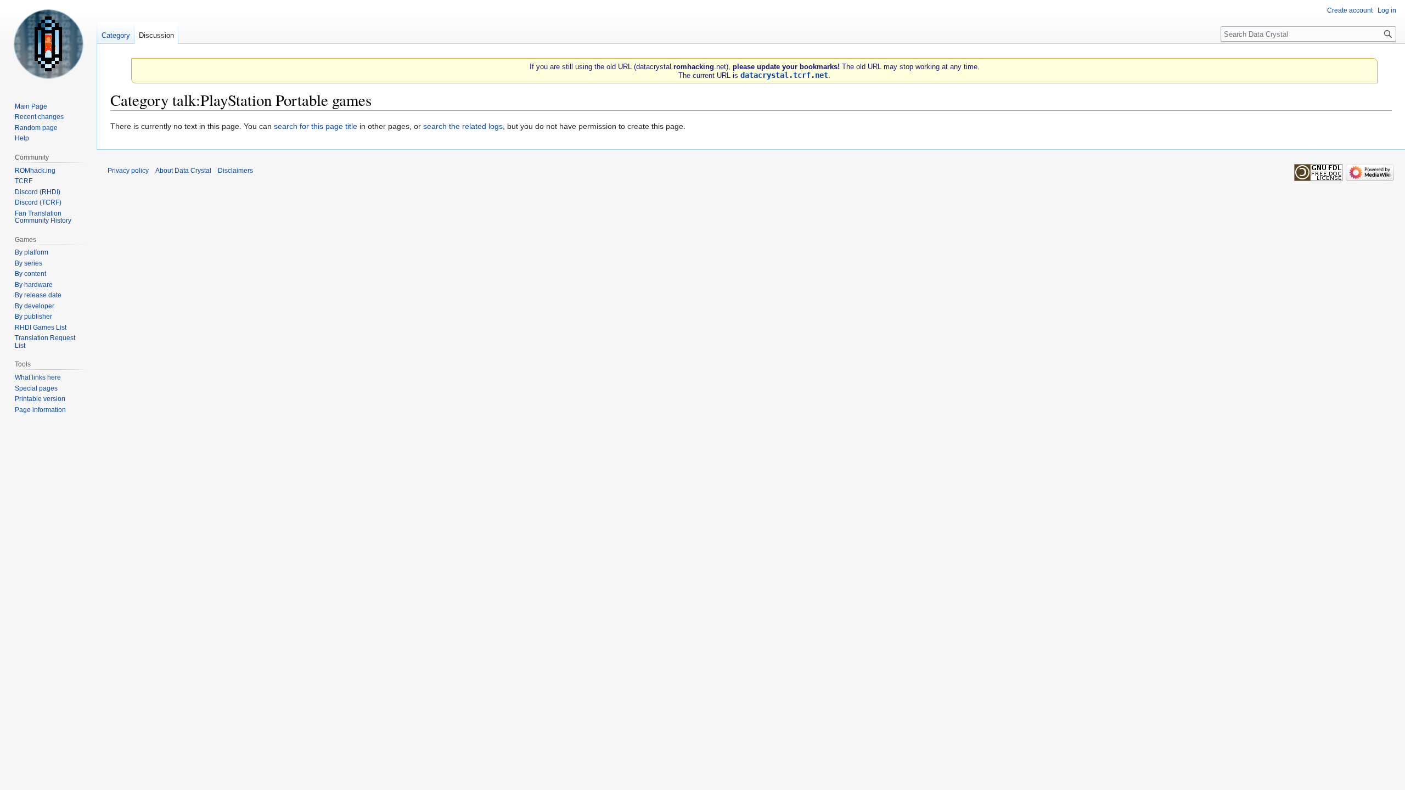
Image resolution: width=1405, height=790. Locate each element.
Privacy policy (128, 170)
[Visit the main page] (48, 44)
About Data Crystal (183, 170)
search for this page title (315, 126)
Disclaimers (235, 170)
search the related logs (463, 126)
